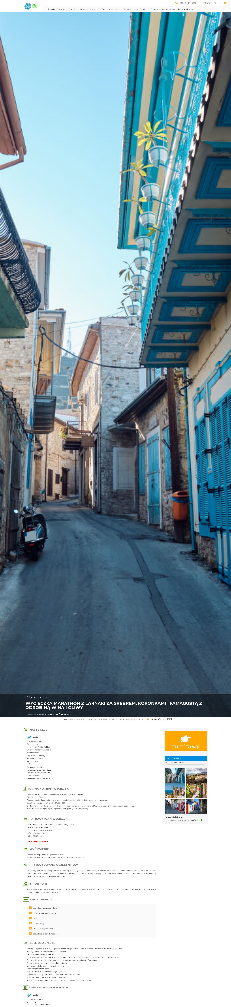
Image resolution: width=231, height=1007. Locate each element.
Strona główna (67, 719)
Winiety (74, 9)
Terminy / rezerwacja (185, 746)
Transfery (127, 9)
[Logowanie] (225, 3)
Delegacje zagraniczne (111, 9)
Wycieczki (144, 9)
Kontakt (51, 9)
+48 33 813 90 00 (187, 3)
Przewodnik (94, 9)
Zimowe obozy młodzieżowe (163, 9)
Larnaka (35, 737)
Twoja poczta (62, 9)
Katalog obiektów (185, 9)
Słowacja (83, 9)
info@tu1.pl (209, 3)
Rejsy (135, 9)
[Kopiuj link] (201, 820)
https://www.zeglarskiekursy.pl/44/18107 (182, 820)
